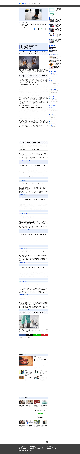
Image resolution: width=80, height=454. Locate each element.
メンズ (26, 337)
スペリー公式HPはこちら (23, 281)
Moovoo (54, 1)
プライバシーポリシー (21, 451)
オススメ (29, 337)
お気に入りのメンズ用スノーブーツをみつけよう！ (25, 48)
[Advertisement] (33, 37)
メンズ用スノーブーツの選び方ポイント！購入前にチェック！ (27, 46)
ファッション (23, 22)
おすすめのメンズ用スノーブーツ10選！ (24, 47)
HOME (19, 22)
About (57, 1)
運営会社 (20, 450)
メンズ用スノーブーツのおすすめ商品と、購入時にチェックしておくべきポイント (29, 45)
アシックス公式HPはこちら (23, 213)
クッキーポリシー (27, 451)
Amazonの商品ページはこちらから (24, 160)
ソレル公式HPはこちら (23, 180)
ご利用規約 (23, 450)
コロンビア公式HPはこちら (23, 248)
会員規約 (26, 450)
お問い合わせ (30, 450)
